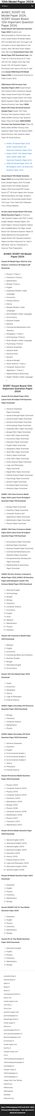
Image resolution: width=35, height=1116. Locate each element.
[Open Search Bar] (32, 6)
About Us (13, 1113)
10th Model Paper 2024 (18, 1)
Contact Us (21, 1113)
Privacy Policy (7, 1110)
